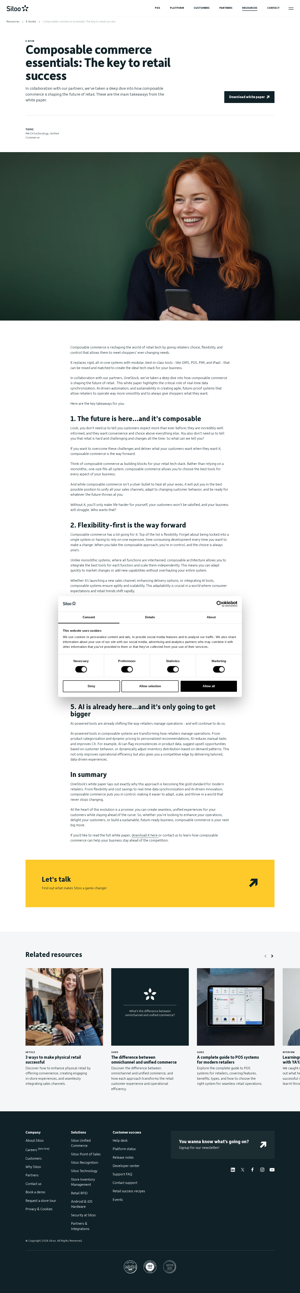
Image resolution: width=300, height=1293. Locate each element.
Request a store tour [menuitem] (41, 1201)
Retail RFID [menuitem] (79, 1193)
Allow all (209, 686)
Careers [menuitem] (37, 1150)
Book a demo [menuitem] (35, 1192)
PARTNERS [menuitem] (225, 8)
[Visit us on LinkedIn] (232, 1169)
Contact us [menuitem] (33, 1184)
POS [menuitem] (157, 8)
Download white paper (247, 97)
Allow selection (150, 686)
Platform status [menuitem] (124, 1149)
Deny (91, 686)
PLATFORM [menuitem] (177, 8)
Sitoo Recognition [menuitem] (84, 1163)
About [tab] (211, 617)
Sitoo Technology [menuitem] (84, 1171)
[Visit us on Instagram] (262, 1169)
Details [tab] (150, 617)
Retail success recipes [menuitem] (129, 1191)
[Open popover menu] (291, 8)
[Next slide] (272, 955)
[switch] (127, 669)
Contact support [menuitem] (125, 1183)
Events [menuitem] (118, 1200)
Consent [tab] (89, 617)
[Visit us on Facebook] (252, 1169)
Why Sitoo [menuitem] (33, 1167)
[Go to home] (18, 8)
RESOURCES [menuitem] (249, 8)
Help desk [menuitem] (120, 1141)
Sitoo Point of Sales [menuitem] (86, 1154)
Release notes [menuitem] (123, 1157)
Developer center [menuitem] (126, 1166)
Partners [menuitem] (32, 1175)
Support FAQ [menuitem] (122, 1174)
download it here (145, 835)
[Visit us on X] (242, 1169)
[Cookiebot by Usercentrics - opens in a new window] (219, 604)
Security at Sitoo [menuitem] (83, 1215)
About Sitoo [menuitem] (35, 1141)
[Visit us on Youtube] (272, 1169)
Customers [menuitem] (34, 1158)
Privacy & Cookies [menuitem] (39, 1209)
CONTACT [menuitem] (273, 8)
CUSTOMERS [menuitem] (202, 8)
